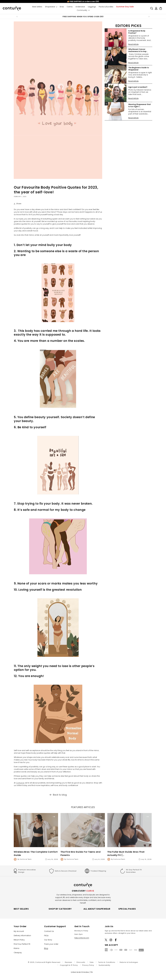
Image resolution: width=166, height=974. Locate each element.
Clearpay (18, 952)
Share (18, 203)
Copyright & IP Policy (69, 965)
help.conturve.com (81, 938)
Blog (46, 948)
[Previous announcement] (17, 16)
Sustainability (104, 965)
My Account (19, 931)
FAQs (46, 935)
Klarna (16, 948)
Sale (92, 962)
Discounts (81, 962)
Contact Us (49, 931)
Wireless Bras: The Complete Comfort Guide (36, 853)
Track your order (51, 944)
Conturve (20, 783)
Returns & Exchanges (129, 962)
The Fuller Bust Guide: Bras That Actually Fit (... (126, 853)
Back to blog (60, 794)
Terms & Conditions (106, 962)
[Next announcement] (149, 16)
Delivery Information (22, 935)
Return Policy (19, 940)
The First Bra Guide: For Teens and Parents (80, 853)
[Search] (151, 8)
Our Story (48, 940)
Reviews (68, 962)
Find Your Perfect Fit (22, 944)
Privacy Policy (88, 965)
